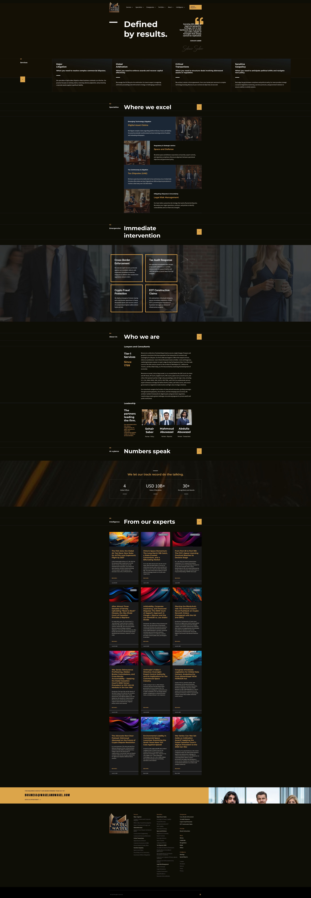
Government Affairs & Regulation (142, 855)
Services (128, 7)
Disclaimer (182, 864)
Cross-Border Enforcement (187, 817)
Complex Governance (162, 871)
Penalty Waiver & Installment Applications (164, 850)
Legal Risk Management (163, 864)
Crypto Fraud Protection (186, 821)
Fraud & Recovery (161, 821)
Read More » (114, 578)
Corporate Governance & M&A (141, 843)
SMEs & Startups (161, 866)
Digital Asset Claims (162, 817)
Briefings (182, 854)
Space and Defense (162, 831)
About (170, 7)
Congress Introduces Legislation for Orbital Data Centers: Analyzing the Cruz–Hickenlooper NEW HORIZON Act (187, 674)
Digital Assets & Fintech (140, 840)
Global (181, 845)
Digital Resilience (161, 874)
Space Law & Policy (138, 850)
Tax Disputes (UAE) (161, 845)
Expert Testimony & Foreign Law (142, 825)
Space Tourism (160, 840)
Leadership (182, 840)
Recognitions (183, 843)
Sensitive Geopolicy (139, 847)
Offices (181, 847)
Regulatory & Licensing (162, 833)
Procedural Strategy (162, 828)
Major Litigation (137, 817)
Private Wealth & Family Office (141, 845)
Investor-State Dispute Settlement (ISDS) (143, 830)
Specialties (138, 7)
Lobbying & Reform (161, 843)
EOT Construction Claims (186, 824)
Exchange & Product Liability (164, 819)
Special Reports (184, 857)
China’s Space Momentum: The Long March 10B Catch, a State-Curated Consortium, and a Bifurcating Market (155, 555)
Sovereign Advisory (161, 838)
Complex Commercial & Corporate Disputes (142, 820)
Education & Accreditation (163, 876)
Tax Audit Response (185, 819)
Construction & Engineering (141, 833)
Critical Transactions (139, 838)
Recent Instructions (185, 831)
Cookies (182, 861)
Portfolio (161, 7)
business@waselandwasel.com (47, 795)
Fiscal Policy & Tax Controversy (141, 852)
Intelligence (179, 7)
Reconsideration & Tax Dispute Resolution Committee (164, 854)
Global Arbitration (138, 827)
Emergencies (150, 7)
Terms (181, 868)
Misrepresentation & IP (162, 824)
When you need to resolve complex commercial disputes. (81, 71)
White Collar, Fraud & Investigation (142, 823)
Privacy (181, 871)
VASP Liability (160, 826)
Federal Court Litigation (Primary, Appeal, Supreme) (167, 857)
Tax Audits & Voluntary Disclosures (165, 847)
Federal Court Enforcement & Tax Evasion (165, 861)
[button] (132, 7)
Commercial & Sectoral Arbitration (142, 836)
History (182, 838)
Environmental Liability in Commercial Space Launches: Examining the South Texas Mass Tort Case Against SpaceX (154, 740)
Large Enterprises (161, 869)
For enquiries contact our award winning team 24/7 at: (45, 791)
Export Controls (161, 836)
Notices (182, 866)
